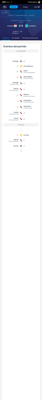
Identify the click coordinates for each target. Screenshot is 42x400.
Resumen (6, 38)
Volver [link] (6, 12)
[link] (13, 6)
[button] (36, 6)
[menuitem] (15, 6)
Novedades (16, 38)
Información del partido (30, 38)
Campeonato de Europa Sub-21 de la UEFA (5, 7)
